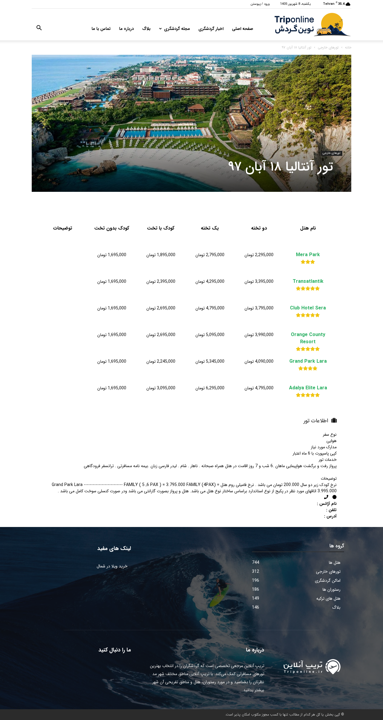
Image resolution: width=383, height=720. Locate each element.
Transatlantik (308, 281)
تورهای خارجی (328, 47)
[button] (39, 29)
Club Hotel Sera (308, 308)
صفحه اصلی (242, 28)
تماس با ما (101, 28)
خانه (348, 47)
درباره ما (126, 28)
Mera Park (308, 255)
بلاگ (146, 28)
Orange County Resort (308, 338)
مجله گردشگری (177, 28)
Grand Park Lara (308, 361)
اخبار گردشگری (211, 28)
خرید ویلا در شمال (112, 566)
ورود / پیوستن (260, 4)
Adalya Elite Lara (308, 388)
